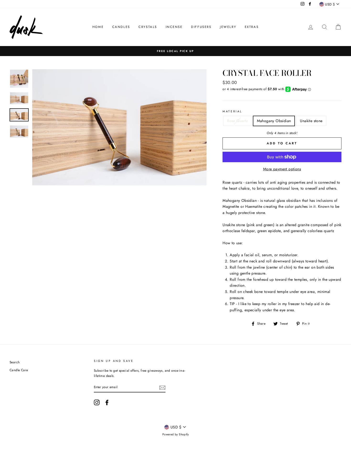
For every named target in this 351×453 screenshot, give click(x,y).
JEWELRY (228, 27)
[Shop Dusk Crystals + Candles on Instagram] (97, 402)
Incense (174, 27)
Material (232, 111)
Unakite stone (311, 121)
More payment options (282, 169)
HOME (98, 27)
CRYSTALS (147, 27)
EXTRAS (252, 27)
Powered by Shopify (175, 434)
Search (15, 362)
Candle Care (19, 370)
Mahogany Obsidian (274, 121)
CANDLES (121, 27)
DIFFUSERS (201, 27)
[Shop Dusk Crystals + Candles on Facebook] (107, 402)
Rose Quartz (237, 121)
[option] (175, 51)
